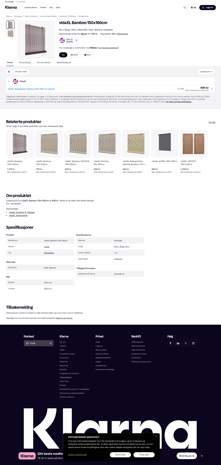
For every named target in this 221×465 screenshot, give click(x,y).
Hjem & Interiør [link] (31, 16)
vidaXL (47, 247)
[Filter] (9, 71)
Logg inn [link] (99, 346)
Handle (43, 7)
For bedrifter (21, 2)
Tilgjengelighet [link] (66, 377)
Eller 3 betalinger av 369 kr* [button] (17, 172)
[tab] (10, 62)
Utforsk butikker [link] (102, 354)
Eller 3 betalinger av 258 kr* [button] (46, 172)
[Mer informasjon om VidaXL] (8, 81)
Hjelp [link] (98, 342)
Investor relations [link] (67, 397)
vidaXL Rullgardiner (18, 215)
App (51, 7)
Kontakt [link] (63, 385)
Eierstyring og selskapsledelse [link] (72, 393)
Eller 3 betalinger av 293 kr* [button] (75, 172)
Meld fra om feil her (64, 318)
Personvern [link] (64, 358)
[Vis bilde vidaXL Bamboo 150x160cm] (10, 24)
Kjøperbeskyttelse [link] (103, 358)
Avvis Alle (120, 454)
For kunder (9, 2)
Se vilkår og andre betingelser (178, 102)
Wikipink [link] (63, 369)
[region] (111, 447)
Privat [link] (100, 336)
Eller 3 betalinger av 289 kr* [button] (133, 172)
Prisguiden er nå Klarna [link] (69, 373)
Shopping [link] (18, 16)
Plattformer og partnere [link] (141, 362)
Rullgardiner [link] (84, 16)
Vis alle (212, 122)
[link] (170, 343)
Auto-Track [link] (64, 381)
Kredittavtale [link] (101, 366)
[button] (193, 7)
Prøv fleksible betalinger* (108, 48)
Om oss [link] (63, 342)
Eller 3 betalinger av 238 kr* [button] (104, 172)
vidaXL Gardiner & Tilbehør (22, 212)
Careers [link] (63, 346)
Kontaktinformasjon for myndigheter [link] (75, 389)
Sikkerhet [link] (64, 362)
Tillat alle (144, 454)
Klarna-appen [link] (101, 350)
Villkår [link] (62, 350)
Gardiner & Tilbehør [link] (68, 16)
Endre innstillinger (77, 455)
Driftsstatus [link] (136, 358)
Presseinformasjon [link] (67, 354)
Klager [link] (98, 362)
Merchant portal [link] (138, 346)
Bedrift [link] (136, 336)
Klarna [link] (8, 16)
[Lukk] (156, 436)
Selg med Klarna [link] (138, 350)
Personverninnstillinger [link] (105, 369)
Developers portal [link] (138, 354)
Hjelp (58, 7)
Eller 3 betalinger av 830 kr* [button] (191, 172)
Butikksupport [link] (137, 342)
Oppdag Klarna (30, 7)
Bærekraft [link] (64, 366)
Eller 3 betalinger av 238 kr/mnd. (197, 90)
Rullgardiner (122, 33)
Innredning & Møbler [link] (48, 16)
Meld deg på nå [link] (186, 456)
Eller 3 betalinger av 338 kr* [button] (162, 172)
